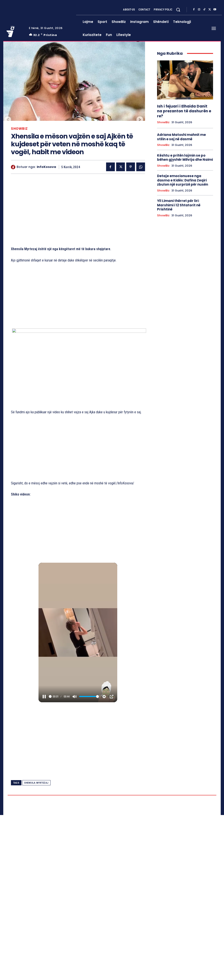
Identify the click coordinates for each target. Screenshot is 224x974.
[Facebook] (193, 9)
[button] (178, 9)
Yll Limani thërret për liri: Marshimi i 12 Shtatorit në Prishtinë (178, 205)
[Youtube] (214, 9)
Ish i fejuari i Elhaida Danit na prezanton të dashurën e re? (184, 111)
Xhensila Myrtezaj (36, 782)
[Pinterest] (130, 166)
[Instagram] (199, 9)
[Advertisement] (78, 211)
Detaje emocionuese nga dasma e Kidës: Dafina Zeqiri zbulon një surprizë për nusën (182, 180)
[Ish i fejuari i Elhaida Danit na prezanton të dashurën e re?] (185, 79)
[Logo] (15, 31)
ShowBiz (19, 128)
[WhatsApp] (140, 166)
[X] (209, 9)
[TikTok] (204, 9)
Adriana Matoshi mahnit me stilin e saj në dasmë (181, 136)
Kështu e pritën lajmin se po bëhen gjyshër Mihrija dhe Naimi (185, 157)
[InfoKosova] (14, 167)
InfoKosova (46, 167)
